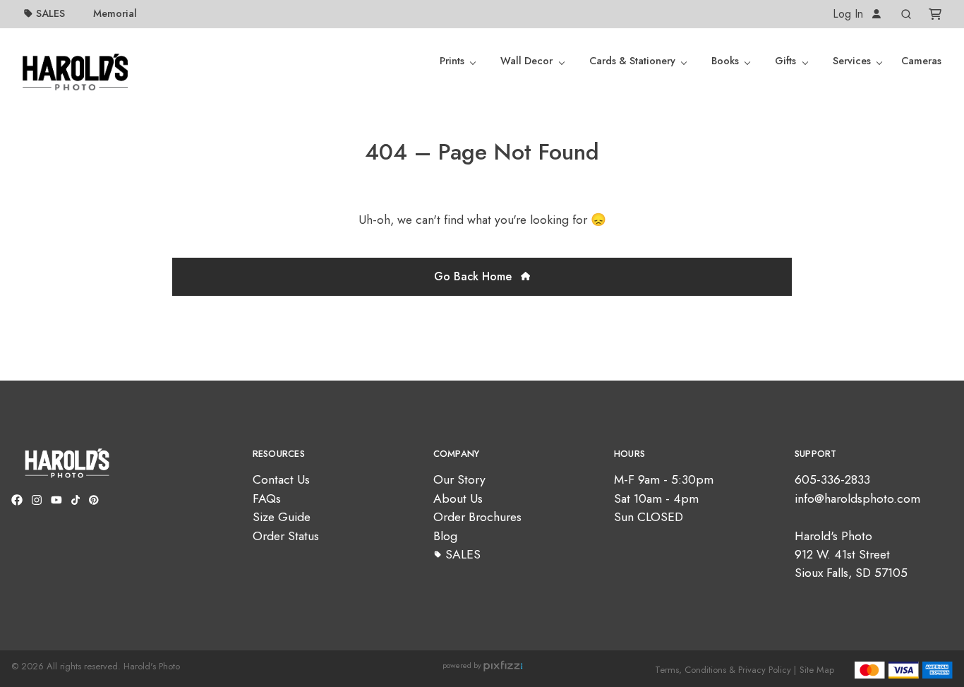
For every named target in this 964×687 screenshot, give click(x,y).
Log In (850, 14)
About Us (458, 498)
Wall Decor (526, 61)
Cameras (921, 61)
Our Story (459, 479)
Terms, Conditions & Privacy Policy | (725, 669)
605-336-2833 (832, 479)
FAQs (267, 498)
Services (852, 61)
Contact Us (281, 479)
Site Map (817, 669)
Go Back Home (474, 276)
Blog (445, 536)
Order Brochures (477, 517)
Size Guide (282, 517)
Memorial (115, 13)
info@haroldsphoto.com (857, 498)
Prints (452, 61)
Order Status (286, 536)
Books (725, 61)
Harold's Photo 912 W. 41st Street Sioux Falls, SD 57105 (851, 555)
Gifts (785, 61)
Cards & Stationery (632, 61)
